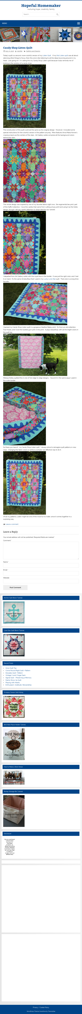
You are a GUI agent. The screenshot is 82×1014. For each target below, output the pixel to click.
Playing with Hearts (13, 683)
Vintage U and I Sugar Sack (16, 675)
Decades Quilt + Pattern (14, 673)
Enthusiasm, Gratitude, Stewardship (18, 685)
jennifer (19, 51)
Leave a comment (12, 524)
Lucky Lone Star (50, 279)
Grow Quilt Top (11, 668)
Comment (7, 540)
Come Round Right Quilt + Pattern (18, 670)
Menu (4, 23)
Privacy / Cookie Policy (41, 1007)
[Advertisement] (9, 898)
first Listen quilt (62, 55)
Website (6, 578)
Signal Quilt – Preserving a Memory (18, 678)
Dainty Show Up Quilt (13, 680)
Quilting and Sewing (33, 51)
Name (6, 562)
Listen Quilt (47, 55)
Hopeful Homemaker (41, 5)
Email (5, 570)
